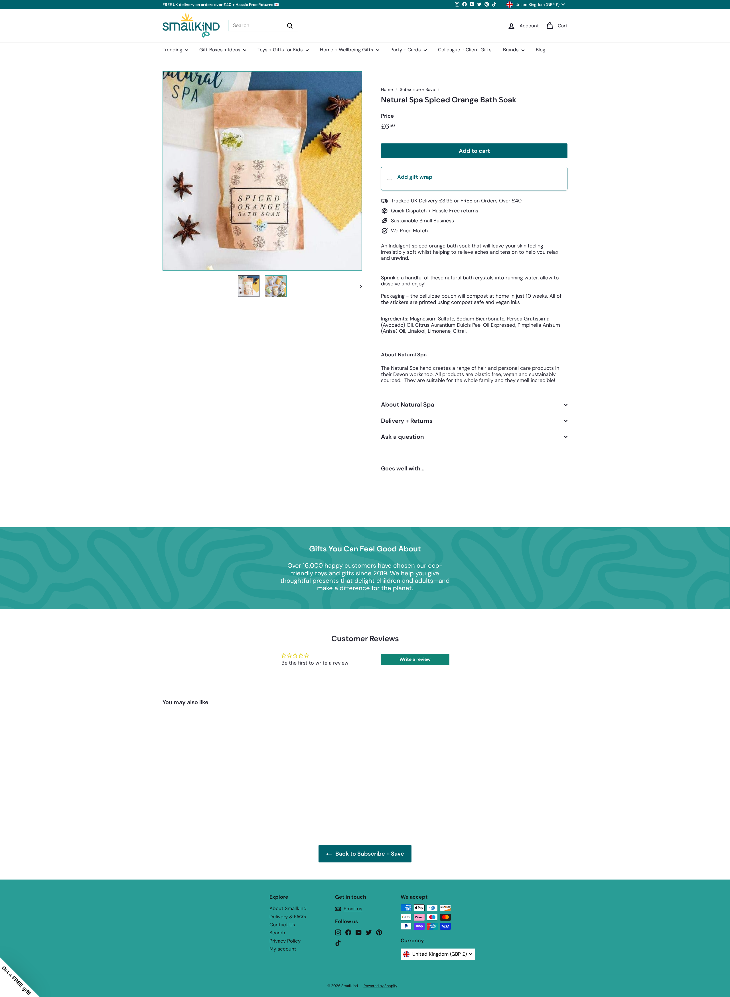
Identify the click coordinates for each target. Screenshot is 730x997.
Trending (173, 49)
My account (282, 949)
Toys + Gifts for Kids (280, 49)
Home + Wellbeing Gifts (347, 49)
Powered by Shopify (380, 985)
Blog (540, 49)
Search (277, 932)
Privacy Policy (285, 941)
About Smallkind (288, 908)
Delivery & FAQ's (287, 916)
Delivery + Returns (407, 421)
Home (387, 89)
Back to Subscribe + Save (369, 853)
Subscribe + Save (417, 89)
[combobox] (263, 25)
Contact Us (282, 924)
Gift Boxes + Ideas (220, 49)
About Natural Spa (407, 405)
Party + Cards (406, 49)
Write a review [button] (415, 659)
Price (387, 116)
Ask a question (402, 436)
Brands (511, 49)
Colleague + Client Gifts (465, 49)
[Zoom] (262, 171)
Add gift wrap (414, 176)
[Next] (358, 286)
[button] (20, 977)
